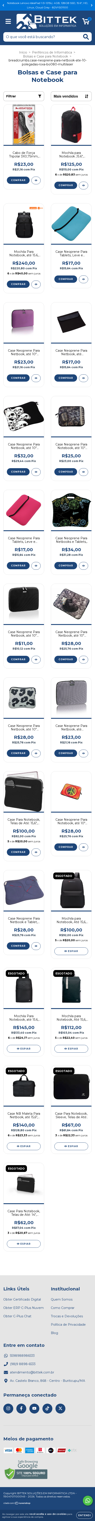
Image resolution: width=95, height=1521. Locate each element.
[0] (85, 22)
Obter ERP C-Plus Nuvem (23, 1308)
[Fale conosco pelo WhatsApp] (88, 1501)
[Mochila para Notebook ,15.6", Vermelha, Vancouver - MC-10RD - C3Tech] (83, 185)
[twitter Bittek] (60, 1409)
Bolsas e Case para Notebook (45, 56)
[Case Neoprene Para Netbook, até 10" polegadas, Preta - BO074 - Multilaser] (36, 659)
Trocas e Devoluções (67, 1316)
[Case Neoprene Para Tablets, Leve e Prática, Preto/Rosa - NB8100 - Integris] (36, 566)
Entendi (84, 1515)
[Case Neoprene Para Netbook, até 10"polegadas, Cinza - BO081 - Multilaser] (83, 753)
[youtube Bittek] (34, 1409)
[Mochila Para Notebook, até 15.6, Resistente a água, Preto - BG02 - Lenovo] (36, 284)
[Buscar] (86, 37)
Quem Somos (61, 1299)
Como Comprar (62, 1308)
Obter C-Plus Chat (17, 1316)
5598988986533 (22, 1356)
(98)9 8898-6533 (23, 1364)
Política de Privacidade (68, 1325)
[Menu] (8, 21)
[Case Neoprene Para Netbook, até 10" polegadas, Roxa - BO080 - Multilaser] (36, 378)
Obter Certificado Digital (22, 1299)
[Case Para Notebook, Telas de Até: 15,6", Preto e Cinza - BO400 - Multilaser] (36, 852)
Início (23, 52)
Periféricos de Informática (52, 52)
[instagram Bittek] (8, 1409)
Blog (54, 1333)
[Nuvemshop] (17, 1503)
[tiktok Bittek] (47, 1409)
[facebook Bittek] (21, 1409)
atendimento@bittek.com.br (32, 1372)
